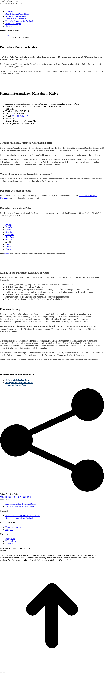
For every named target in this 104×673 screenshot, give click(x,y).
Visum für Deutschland (15, 385)
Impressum (10, 539)
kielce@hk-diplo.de (20, 116)
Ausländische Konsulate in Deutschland (22, 515)
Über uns (9, 544)
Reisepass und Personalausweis (19, 382)
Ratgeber (9, 529)
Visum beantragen (13, 527)
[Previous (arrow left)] (1, 672)
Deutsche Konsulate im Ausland (19, 518)
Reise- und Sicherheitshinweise (19, 380)
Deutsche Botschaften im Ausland (19, 506)
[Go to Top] (52, 667)
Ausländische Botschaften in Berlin (20, 504)
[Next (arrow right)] (4, 672)
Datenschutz (10, 541)
